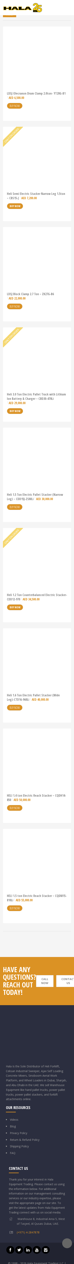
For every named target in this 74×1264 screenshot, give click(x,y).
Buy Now (15, 106)
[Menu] (69, 8)
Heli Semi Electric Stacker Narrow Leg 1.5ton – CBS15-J (36, 196)
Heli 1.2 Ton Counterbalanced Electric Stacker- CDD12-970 (37, 597)
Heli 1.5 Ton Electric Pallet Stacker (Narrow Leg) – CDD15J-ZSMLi (35, 496)
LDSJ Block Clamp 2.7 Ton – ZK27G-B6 (30, 296)
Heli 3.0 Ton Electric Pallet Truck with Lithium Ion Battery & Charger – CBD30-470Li (36, 398)
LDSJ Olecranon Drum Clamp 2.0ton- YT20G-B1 (36, 95)
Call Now (44, 981)
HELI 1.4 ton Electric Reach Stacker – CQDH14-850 (36, 797)
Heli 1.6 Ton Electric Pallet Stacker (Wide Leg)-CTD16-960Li (33, 697)
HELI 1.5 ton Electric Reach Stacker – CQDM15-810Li (37, 898)
